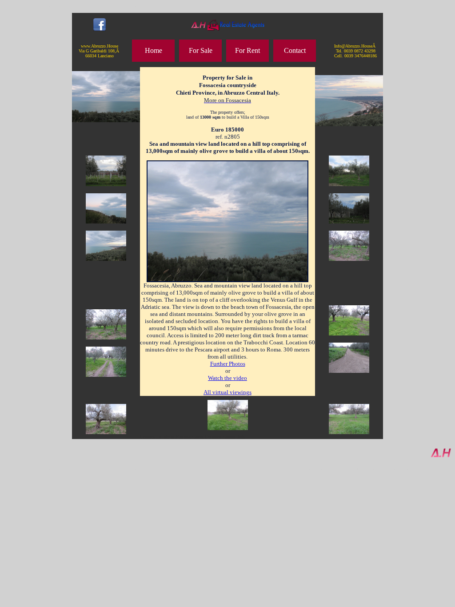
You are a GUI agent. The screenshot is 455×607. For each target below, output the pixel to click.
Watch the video (227, 378)
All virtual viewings (227, 392)
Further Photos (227, 363)
